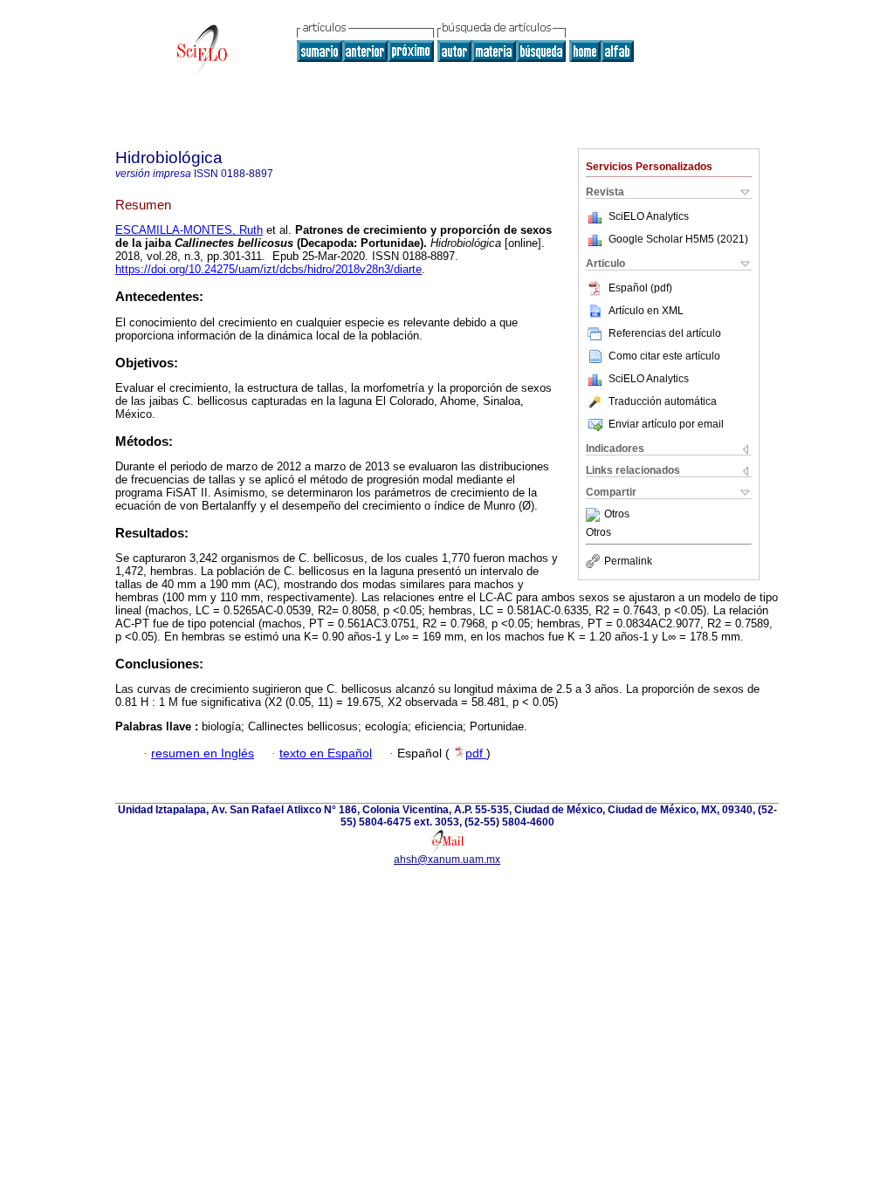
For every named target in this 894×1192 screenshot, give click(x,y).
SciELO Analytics (649, 216)
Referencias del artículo (665, 333)
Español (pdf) (640, 288)
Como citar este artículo (664, 356)
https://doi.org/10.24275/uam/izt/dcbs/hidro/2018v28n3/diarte (268, 269)
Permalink (628, 561)
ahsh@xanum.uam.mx (447, 859)
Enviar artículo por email (666, 424)
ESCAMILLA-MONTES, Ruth (189, 229)
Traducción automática (663, 401)
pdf (475, 753)
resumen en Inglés (202, 753)
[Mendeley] (595, 515)
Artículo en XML (646, 311)
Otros (616, 515)
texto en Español (325, 753)
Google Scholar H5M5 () (678, 239)
